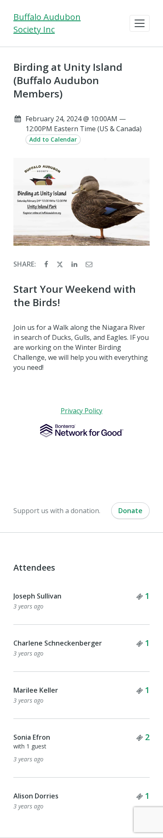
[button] (140, 23)
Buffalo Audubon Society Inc (47, 23)
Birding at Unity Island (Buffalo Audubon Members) (67, 80)
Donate (130, 510)
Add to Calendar (53, 139)
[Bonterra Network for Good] (81, 430)
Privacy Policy (81, 410)
